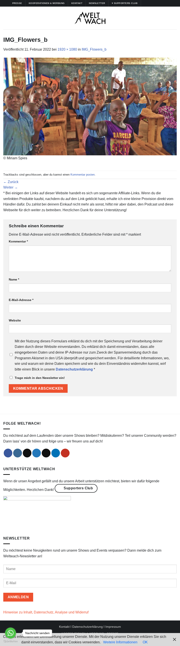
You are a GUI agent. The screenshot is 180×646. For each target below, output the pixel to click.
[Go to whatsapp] (10, 633)
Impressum (113, 626)
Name (14, 279)
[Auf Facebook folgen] (144, 3)
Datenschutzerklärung (87, 626)
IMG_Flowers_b (94, 49)
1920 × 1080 (67, 49)
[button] (6, 18)
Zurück (10, 182)
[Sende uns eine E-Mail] (46, 453)
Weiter (10, 187)
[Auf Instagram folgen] (149, 3)
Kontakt (64, 626)
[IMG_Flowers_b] (90, 106)
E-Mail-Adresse (21, 300)
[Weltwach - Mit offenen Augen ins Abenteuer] (90, 18)
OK (145, 642)
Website (15, 320)
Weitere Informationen (120, 642)
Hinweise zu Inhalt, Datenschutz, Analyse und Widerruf (45, 612)
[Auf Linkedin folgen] (161, 3)
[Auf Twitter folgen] (157, 3)
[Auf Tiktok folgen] (153, 3)
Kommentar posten (82, 174)
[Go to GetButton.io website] (11, 641)
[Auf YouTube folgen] (165, 3)
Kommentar (18, 241)
